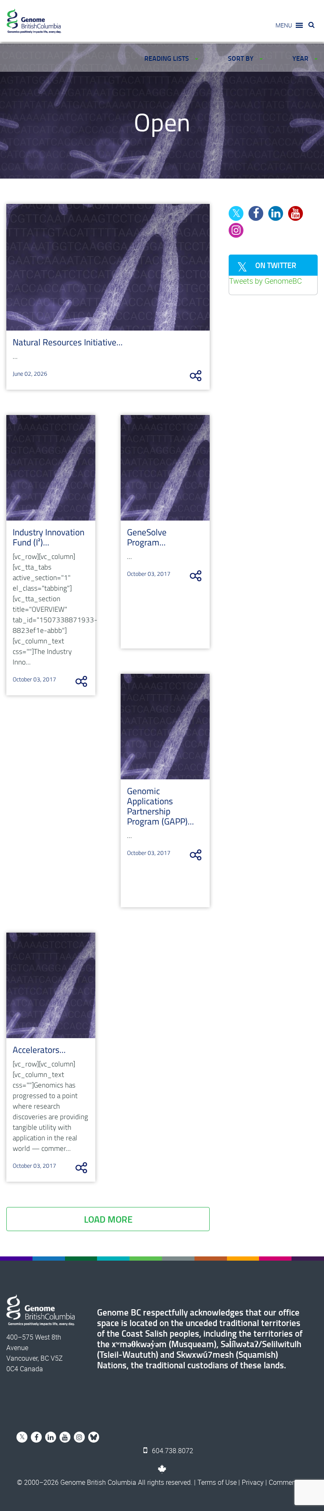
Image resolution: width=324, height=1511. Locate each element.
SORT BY (241, 58)
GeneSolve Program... (147, 537)
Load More (108, 1219)
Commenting (288, 1482)
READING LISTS (167, 58)
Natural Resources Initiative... (68, 342)
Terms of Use (217, 1482)
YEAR (301, 58)
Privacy (253, 1482)
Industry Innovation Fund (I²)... (48, 537)
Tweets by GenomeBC (265, 281)
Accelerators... (39, 1049)
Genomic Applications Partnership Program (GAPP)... (160, 806)
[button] (283, 25)
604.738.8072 (171, 1450)
